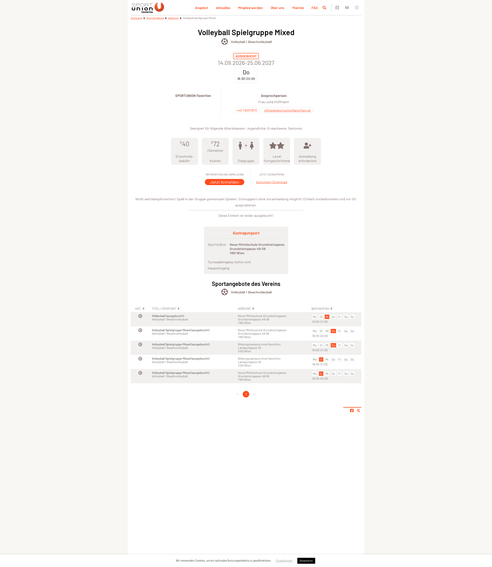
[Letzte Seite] (254, 394)
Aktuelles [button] (223, 8)
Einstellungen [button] (284, 560)
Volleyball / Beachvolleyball (251, 42)
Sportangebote (155, 18)
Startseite (136, 18)
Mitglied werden (250, 8)
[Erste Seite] (237, 394)
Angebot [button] (201, 8)
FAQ (315, 8)
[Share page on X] (358, 410)
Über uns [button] (277, 8)
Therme (298, 8)
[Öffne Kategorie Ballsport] (224, 41)
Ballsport (173, 18)
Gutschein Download (271, 182)
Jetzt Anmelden (224, 181)
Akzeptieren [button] (306, 560)
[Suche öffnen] (324, 8)
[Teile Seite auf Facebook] (352, 410)
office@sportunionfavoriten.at (287, 110)
